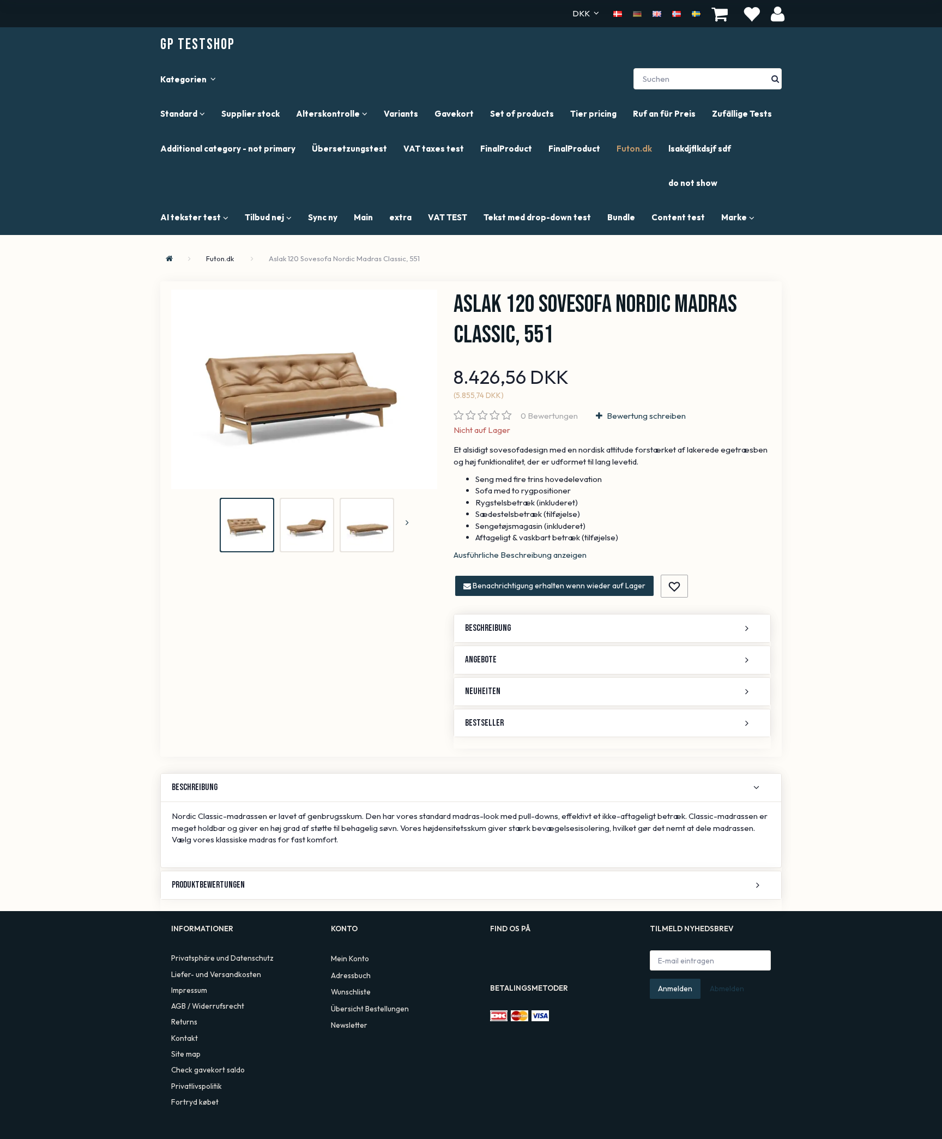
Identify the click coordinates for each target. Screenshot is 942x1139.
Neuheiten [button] (482, 691)
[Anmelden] (777, 13)
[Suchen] (775, 79)
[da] (617, 13)
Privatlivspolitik (196, 1086)
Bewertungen (549, 416)
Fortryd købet (195, 1102)
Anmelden (675, 988)
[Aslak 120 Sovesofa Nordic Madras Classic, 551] (304, 389)
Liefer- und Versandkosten (216, 974)
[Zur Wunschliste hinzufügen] (674, 586)
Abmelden (727, 988)
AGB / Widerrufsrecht (207, 1006)
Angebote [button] (481, 659)
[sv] (696, 13)
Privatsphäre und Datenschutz (222, 958)
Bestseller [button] (484, 723)
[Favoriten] (751, 13)
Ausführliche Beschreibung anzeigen (520, 555)
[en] (657, 13)
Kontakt (184, 1038)
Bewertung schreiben (645, 416)
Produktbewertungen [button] (208, 884)
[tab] (612, 628)
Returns (184, 1022)
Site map (186, 1054)
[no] (676, 13)
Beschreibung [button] (488, 628)
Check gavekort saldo (208, 1070)
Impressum (189, 990)
